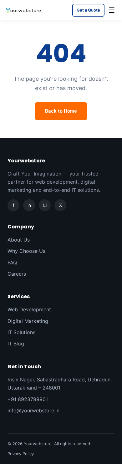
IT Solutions (21, 332)
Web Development (29, 309)
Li (45, 205)
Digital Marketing (28, 321)
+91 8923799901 (28, 399)
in (29, 205)
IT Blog (16, 343)
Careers (17, 274)
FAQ (12, 262)
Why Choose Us (26, 251)
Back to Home (61, 111)
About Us (19, 240)
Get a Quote (88, 10)
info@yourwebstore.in (33, 410)
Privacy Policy (21, 453)
